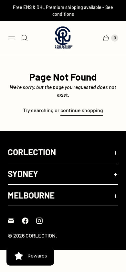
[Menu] (11, 38)
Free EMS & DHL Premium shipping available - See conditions (63, 11)
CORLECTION (41, 235)
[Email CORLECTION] (15, 221)
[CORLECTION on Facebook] (29, 221)
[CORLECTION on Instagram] (43, 221)
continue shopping (81, 110)
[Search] (24, 38)
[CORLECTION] (63, 38)
